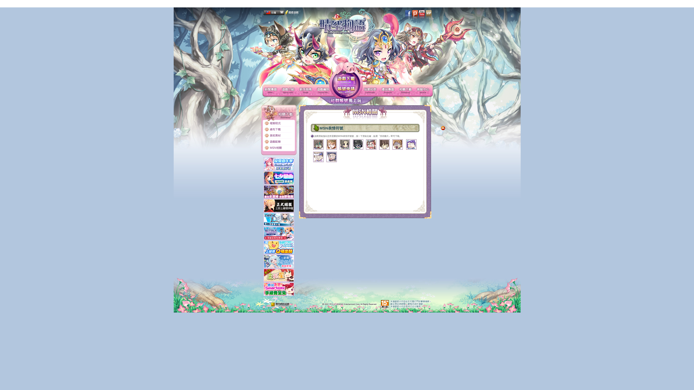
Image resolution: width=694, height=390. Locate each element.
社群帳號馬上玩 (346, 100)
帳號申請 (346, 89)
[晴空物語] (347, 25)
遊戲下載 (346, 79)
